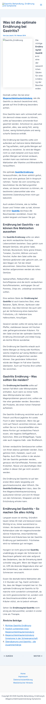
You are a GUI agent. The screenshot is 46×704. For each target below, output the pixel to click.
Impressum (23, 676)
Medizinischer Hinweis (23, 683)
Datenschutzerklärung (23, 680)
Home (23, 673)
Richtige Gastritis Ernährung (18, 625)
